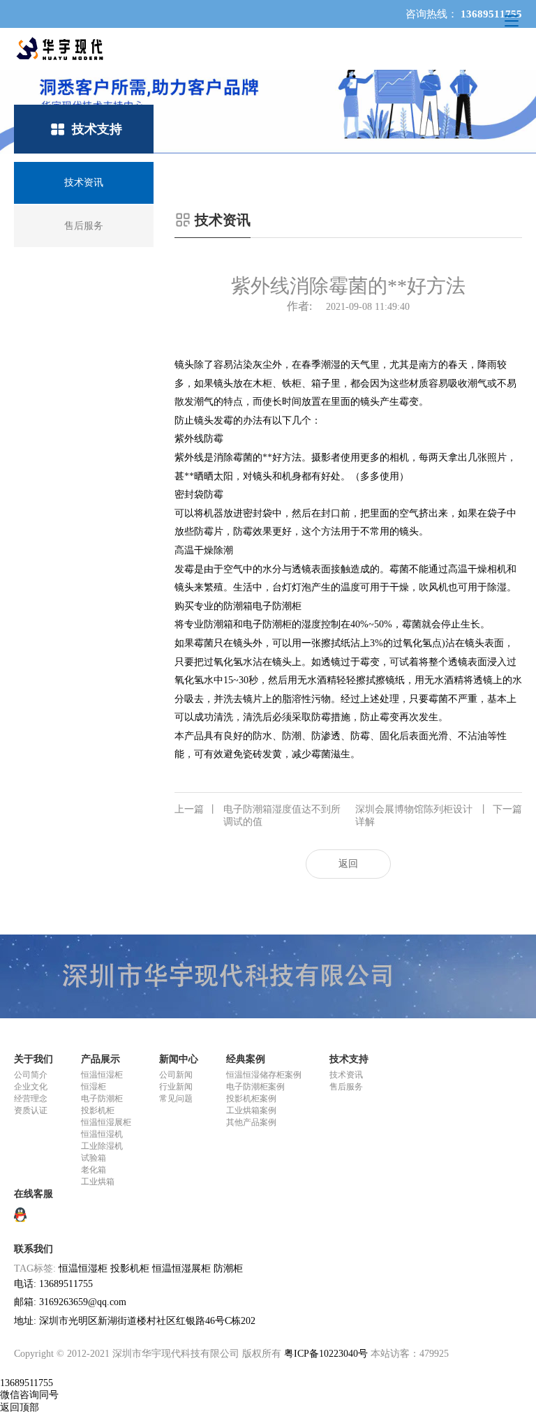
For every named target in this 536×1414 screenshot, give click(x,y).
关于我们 (33, 1059)
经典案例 (245, 1059)
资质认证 (30, 1110)
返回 (348, 863)
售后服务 (346, 1087)
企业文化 (30, 1087)
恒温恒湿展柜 (106, 1122)
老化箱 (93, 1170)
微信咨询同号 (29, 1395)
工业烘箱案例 (251, 1110)
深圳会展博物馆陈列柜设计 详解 (438, 815)
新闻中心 (178, 1059)
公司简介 (30, 1075)
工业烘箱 (97, 1181)
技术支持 (348, 1059)
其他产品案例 (251, 1122)
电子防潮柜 (102, 1098)
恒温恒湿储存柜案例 (264, 1075)
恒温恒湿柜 (102, 1075)
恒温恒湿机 (102, 1134)
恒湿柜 (93, 1087)
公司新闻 (176, 1075)
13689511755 (26, 1383)
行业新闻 (176, 1087)
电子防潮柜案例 (255, 1087)
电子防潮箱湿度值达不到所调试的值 (257, 815)
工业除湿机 (102, 1146)
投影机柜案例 (251, 1098)
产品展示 (100, 1059)
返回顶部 (19, 1407)
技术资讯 (346, 1075)
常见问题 (176, 1098)
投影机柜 (97, 1110)
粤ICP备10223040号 (326, 1353)
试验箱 (93, 1158)
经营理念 (30, 1098)
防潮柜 (228, 1268)
